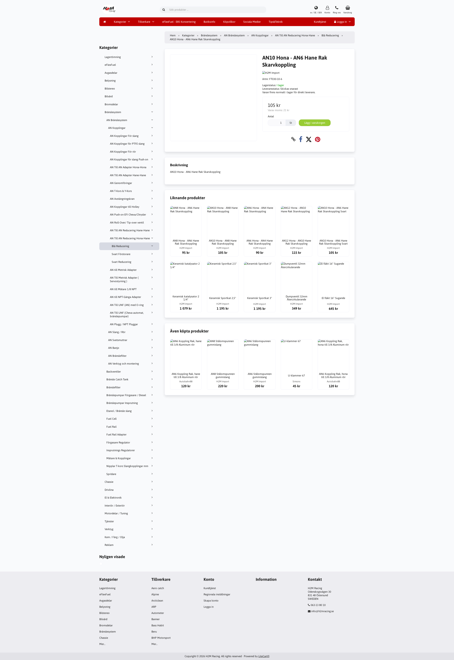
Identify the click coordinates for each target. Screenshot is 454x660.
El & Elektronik (113, 497)
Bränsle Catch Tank (117, 379)
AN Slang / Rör (116, 332)
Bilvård (109, 96)
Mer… (102, 643)
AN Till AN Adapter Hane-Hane (128, 175)
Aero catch (157, 588)
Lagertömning (113, 56)
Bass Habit (157, 625)
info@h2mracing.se (322, 611)
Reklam (109, 544)
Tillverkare (144, 21)
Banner (155, 619)
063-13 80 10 (318, 604)
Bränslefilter (113, 387)
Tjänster (109, 521)
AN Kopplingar (116, 127)
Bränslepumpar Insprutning (122, 402)
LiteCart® (263, 656)
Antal (271, 116)
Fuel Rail (111, 426)
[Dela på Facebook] (300, 139)
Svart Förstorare (121, 254)
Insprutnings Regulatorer (120, 450)
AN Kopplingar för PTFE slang (127, 143)
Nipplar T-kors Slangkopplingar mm (127, 466)
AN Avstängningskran (122, 198)
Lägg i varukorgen (314, 122)
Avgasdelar (111, 72)
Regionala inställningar (217, 594)
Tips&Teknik (276, 21)
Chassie (109, 481)
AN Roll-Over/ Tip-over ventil (127, 222)
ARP (153, 606)
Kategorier (120, 21)
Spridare (111, 474)
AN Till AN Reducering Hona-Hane (130, 238)
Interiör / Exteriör (115, 505)
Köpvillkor (229, 21)
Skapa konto (211, 600)
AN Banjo (113, 347)
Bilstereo (110, 88)
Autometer (157, 612)
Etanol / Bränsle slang (119, 410)
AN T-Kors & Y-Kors (121, 190)
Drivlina (109, 489)
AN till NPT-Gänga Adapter (125, 296)
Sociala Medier (252, 21)
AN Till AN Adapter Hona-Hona (128, 167)
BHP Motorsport (161, 637)
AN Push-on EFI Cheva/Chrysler (128, 214)
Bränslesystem (113, 112)
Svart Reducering (121, 261)
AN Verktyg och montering (123, 363)
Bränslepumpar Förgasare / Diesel (126, 395)
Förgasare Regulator (118, 442)
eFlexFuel (110, 64)
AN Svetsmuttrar (117, 340)
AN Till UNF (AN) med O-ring (127, 304)
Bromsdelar (111, 104)
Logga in (341, 21)
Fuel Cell (111, 418)
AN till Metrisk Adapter (123, 269)
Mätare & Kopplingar (118, 458)
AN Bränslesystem (116, 120)
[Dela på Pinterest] (317, 139)
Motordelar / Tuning (116, 513)
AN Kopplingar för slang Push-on (129, 159)
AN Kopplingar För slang (124, 135)
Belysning (110, 80)
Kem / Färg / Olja (115, 537)
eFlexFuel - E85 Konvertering (179, 21)
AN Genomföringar (121, 182)
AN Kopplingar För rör (123, 151)
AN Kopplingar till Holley (124, 206)
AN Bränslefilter (117, 355)
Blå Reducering (120, 246)
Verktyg (109, 529)
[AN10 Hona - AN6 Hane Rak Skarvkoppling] (104, 564)
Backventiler (113, 371)
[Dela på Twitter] (309, 139)
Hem (173, 35)
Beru (154, 631)
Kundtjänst (320, 21)
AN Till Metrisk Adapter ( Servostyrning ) (124, 279)
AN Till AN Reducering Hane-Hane (130, 230)
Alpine (155, 594)
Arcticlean (157, 600)
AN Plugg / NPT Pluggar (124, 324)
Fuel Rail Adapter (116, 434)
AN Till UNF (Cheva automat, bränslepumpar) (127, 314)
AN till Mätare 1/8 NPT (123, 289)
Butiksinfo (209, 21)
